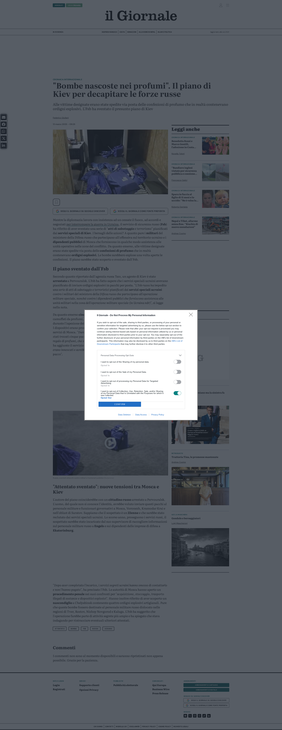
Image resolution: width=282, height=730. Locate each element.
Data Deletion (124, 414)
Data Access (141, 414)
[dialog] (141, 365)
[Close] (192, 315)
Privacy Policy (157, 414)
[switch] (177, 362)
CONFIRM (119, 404)
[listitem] (141, 355)
